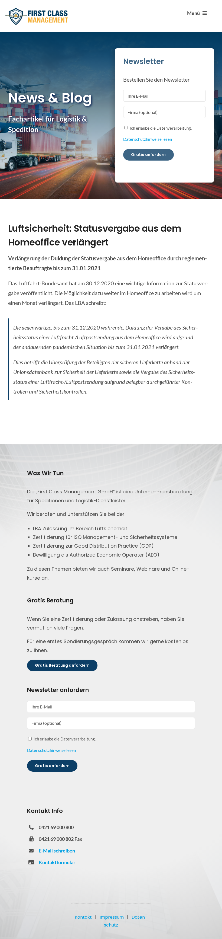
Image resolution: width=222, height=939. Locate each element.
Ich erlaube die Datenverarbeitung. (161, 128)
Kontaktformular (57, 862)
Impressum (112, 917)
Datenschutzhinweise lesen (147, 139)
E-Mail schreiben (57, 851)
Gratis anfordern (148, 154)
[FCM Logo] (36, 9)
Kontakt (83, 917)
